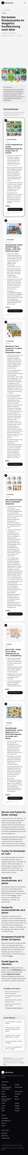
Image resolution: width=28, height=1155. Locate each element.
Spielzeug (7, 10)
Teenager (17, 1110)
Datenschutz (4, 1135)
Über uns (3, 1123)
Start (2, 10)
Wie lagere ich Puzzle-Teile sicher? (14, 1008)
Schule (3, 1103)
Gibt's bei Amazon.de (14, 209)
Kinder (3, 1110)
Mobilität (17, 1084)
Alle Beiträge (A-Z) (5, 1120)
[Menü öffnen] (25, 2)
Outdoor (17, 1103)
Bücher (3, 1094)
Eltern (2, 1108)
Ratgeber (17, 1105)
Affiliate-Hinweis (5, 1138)
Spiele (14, 895)
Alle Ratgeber (4, 1118)
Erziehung (17, 1108)
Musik (16, 1096)
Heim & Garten (18, 1091)
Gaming (17, 1099)
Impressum (4, 1133)
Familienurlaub (18, 1087)
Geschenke (17, 1094)
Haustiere (3, 1096)
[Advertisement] (14, 53)
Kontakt (3, 1125)
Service (3, 1105)
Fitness (3, 1091)
